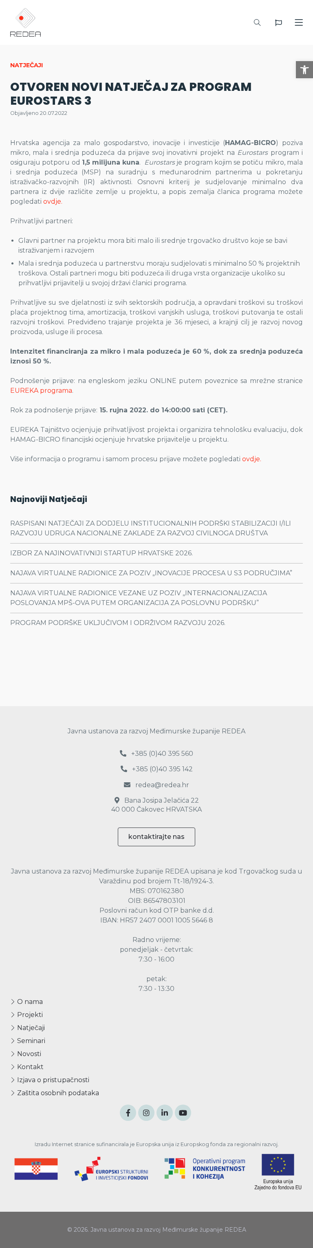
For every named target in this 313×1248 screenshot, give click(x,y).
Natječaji (30, 1028)
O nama (29, 1002)
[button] (304, 69)
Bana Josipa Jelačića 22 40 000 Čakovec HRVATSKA (156, 805)
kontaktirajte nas (156, 837)
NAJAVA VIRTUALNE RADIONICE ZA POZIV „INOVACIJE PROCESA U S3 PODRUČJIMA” (151, 573)
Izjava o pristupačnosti (52, 1080)
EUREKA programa (41, 390)
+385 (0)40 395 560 (161, 753)
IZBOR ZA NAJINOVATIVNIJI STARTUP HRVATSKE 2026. (101, 553)
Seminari (30, 1041)
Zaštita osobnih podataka (57, 1093)
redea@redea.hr (161, 785)
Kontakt (29, 1067)
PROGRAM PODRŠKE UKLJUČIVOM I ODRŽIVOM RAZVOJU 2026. (117, 623)
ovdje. (52, 201)
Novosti (28, 1054)
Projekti (29, 1015)
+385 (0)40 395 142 (161, 769)
